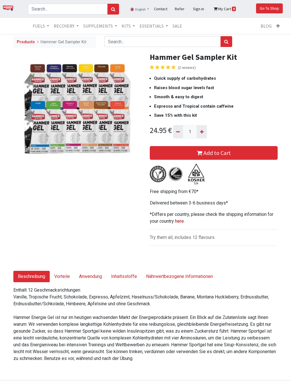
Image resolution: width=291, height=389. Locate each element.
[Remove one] (178, 131)
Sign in (198, 8)
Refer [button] (179, 8)
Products (26, 42)
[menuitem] (177, 26)
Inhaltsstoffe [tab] (124, 276)
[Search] (113, 9)
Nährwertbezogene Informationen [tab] (179, 276)
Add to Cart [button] (216, 152)
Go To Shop (269, 8)
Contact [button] (160, 8)
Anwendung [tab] (90, 276)
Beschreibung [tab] (31, 276)
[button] (278, 26)
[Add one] (202, 131)
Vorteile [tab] (62, 276)
